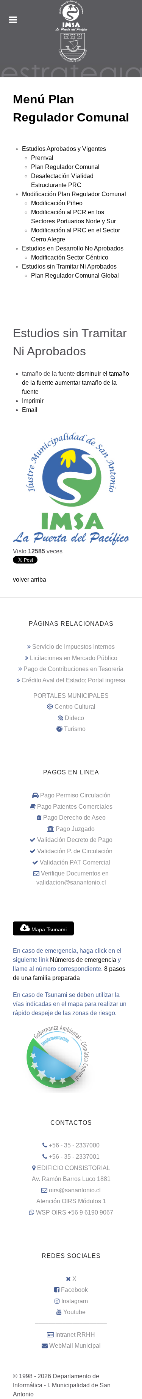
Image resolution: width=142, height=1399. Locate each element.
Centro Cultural (75, 706)
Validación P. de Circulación (74, 851)
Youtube (74, 1312)
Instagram (74, 1301)
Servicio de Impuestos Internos (73, 646)
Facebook (74, 1290)
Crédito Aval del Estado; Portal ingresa (73, 680)
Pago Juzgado (75, 829)
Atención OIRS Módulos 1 (71, 1201)
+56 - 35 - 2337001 (74, 1156)
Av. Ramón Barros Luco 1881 (71, 1179)
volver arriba (29, 579)
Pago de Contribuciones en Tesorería (73, 669)
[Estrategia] (71, 70)
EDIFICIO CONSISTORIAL (73, 1168)
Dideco (74, 718)
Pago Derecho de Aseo (74, 817)
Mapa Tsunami (48, 929)
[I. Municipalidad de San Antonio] (71, 16)
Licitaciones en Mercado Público (73, 658)
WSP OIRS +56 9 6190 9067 (74, 1212)
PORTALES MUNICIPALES (71, 696)
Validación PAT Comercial (75, 862)
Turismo (75, 729)
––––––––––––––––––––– (71, 1323)
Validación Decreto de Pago (74, 840)
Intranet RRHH (75, 1334)
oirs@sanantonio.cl (75, 1190)
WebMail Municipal (75, 1345)
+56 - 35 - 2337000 (74, 1145)
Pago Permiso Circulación (75, 795)
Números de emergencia (83, 960)
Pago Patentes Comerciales (74, 806)
